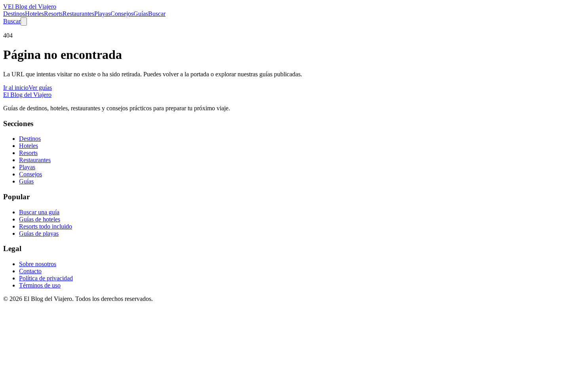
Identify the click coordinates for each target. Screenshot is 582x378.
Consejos (121, 13)
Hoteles (34, 13)
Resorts (53, 13)
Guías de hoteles (39, 219)
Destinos (14, 13)
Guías (140, 13)
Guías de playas (39, 233)
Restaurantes (78, 13)
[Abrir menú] (24, 21)
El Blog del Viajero (27, 94)
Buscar (156, 13)
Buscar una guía (39, 212)
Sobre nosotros (37, 264)
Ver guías (40, 87)
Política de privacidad (46, 278)
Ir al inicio (16, 87)
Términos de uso (40, 285)
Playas (102, 13)
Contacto (30, 271)
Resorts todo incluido (45, 226)
